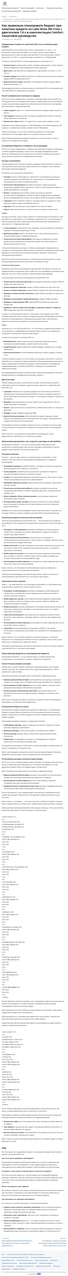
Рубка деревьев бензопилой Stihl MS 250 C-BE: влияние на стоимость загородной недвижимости (17, 1242)
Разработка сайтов (19, 1269)
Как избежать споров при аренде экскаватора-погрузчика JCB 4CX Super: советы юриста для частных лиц (52, 1242)
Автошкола (56, 1266)
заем (38, 558)
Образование (6, 1269)
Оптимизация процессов (10, 8)
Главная (4, 16)
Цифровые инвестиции (43, 1266)
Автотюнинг (40, 8)
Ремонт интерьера (8, 1266)
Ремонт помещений (27, 8)
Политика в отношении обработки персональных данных (26, 1254)
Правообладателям (8, 1260)
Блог (3, 1254)
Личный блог (13, 16)
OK (39, 1274)
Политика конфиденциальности (41, 1257)
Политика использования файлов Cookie (15, 1257)
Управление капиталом (54, 8)
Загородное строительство (24, 1266)
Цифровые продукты (30, 11)
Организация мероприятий (11, 11)
